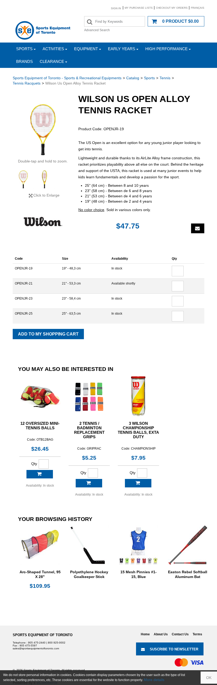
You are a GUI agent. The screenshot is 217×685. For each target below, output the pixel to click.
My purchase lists (139, 7)
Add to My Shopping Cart (48, 334)
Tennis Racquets (26, 83)
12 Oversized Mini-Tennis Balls (40, 425)
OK (208, 677)
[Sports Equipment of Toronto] (43, 30)
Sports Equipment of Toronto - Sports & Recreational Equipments (67, 78)
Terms (197, 634)
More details (154, 680)
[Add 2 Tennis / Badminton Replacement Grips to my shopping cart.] (89, 483)
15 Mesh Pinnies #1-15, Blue (138, 574)
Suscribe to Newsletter (174, 649)
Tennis (165, 78)
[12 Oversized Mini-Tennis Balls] (40, 396)
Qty (34, 464)
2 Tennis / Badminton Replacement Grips (89, 430)
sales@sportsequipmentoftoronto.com (36, 648)
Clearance (52, 61)
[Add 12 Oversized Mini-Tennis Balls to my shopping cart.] (39, 474)
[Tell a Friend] (197, 228)
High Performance (166, 48)
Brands (24, 61)
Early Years (121, 48)
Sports (24, 48)
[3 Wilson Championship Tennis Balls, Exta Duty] (138, 396)
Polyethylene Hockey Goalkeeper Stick (89, 574)
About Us (161, 634)
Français (197, 7)
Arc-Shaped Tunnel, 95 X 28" (40, 574)
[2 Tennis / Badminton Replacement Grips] (89, 396)
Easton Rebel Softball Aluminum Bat (187, 574)
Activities (53, 48)
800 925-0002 (56, 642)
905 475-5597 (28, 645)
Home (145, 634)
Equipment (86, 48)
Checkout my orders (172, 7)
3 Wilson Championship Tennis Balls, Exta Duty (138, 430)
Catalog (132, 78)
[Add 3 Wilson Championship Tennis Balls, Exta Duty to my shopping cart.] (138, 483)
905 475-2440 (37, 642)
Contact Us (180, 634)
